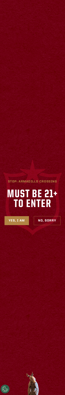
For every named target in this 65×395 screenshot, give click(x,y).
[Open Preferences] (5, 389)
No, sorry (47, 220)
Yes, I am (17, 220)
